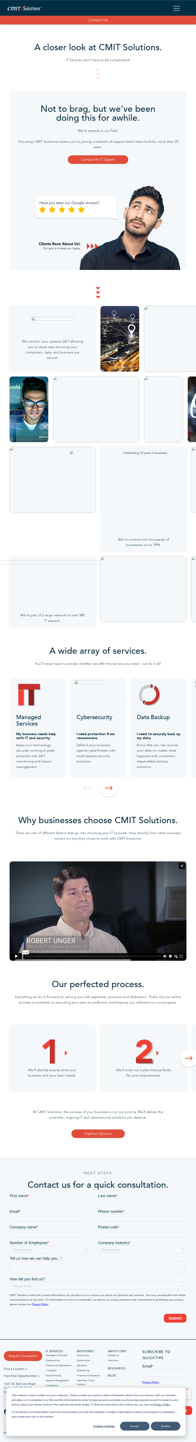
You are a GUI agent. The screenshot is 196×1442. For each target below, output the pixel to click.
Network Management (57, 1380)
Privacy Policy (162, 1404)
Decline (165, 1426)
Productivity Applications (58, 1365)
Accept (134, 1426)
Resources (117, 1368)
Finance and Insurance (88, 1375)
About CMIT (117, 1351)
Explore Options (98, 1133)
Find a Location (14, 1369)
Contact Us (98, 20)
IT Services (54, 1351)
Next (109, 788)
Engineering (83, 1370)
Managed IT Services (56, 1355)
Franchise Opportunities (20, 1376)
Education (82, 1365)
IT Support (51, 1370)
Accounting (83, 1355)
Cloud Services (53, 1375)
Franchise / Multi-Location (86, 1382)
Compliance (52, 1385)
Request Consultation (23, 1356)
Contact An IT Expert (98, 159)
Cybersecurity (53, 1360)
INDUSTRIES (85, 1351)
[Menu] (176, 8)
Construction (83, 1360)
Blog (112, 1375)
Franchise (113, 1360)
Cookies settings (104, 1426)
